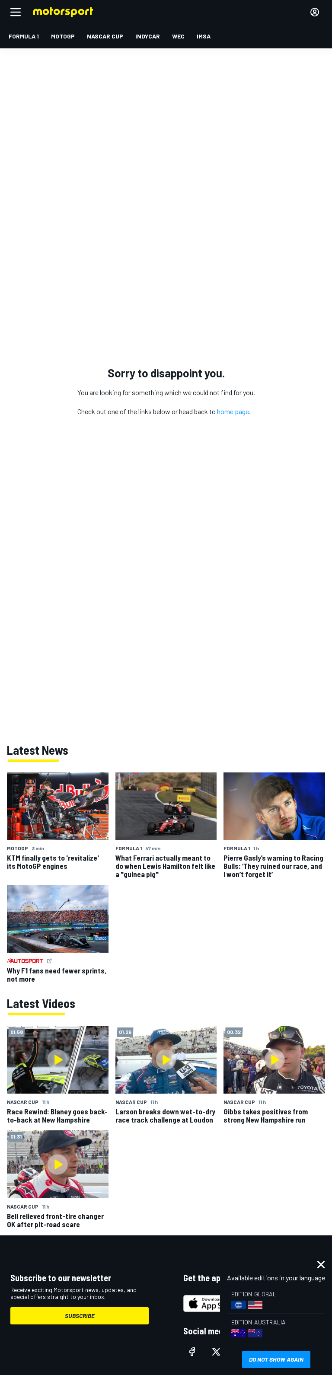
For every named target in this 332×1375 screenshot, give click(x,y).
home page (233, 411)
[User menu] (314, 12)
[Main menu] (15, 12)
